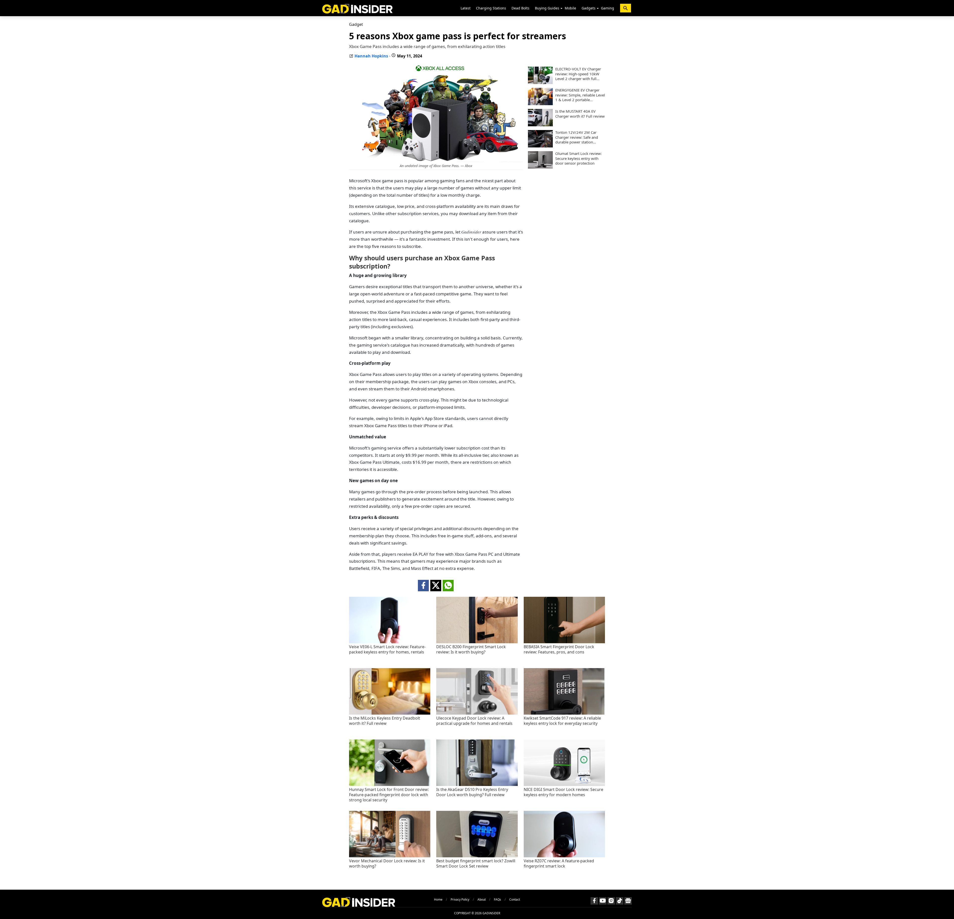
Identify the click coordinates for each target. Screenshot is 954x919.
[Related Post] (389, 642)
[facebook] (423, 585)
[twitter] (435, 585)
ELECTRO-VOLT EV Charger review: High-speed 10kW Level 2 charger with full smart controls (578, 74)
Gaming (607, 8)
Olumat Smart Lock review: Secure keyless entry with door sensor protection (578, 158)
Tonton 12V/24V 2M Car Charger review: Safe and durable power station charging (576, 137)
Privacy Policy (460, 899)
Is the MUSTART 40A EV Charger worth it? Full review (580, 114)
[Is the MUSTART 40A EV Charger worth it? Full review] (540, 125)
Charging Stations (491, 8)
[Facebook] (594, 901)
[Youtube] (602, 901)
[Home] (357, 8)
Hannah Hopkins (371, 56)
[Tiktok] (619, 901)
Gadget (356, 24)
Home (438, 899)
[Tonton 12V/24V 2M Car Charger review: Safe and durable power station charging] (540, 146)
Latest (466, 8)
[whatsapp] (448, 585)
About (481, 899)
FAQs (497, 899)
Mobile (570, 8)
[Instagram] (611, 901)
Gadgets (589, 8)
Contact (514, 899)
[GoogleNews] (628, 901)
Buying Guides (547, 8)
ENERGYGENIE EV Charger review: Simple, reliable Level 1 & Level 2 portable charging (580, 95)
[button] (561, 8)
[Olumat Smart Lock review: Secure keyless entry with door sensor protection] (540, 167)
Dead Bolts (520, 8)
